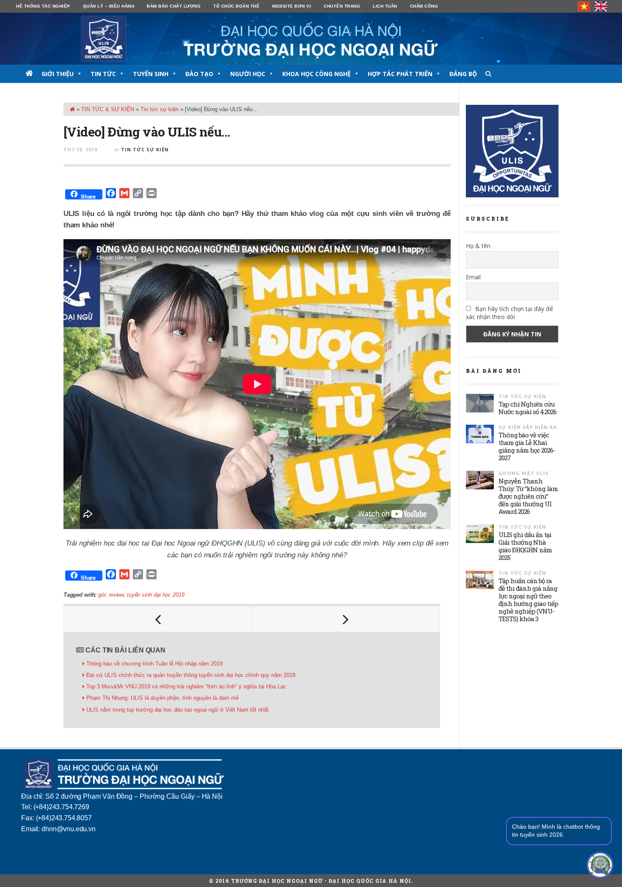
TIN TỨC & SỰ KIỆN (107, 109)
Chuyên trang (342, 6)
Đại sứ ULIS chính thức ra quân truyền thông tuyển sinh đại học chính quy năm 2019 (190, 675)
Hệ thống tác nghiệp (43, 6)
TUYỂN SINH (150, 74)
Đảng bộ (463, 74)
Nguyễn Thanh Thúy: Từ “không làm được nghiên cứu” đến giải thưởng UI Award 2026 (528, 496)
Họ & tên (478, 246)
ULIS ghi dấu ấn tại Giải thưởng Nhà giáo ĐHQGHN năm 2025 (525, 546)
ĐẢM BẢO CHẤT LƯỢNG (174, 6)
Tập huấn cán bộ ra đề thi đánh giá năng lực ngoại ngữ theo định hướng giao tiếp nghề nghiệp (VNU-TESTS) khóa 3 (528, 599)
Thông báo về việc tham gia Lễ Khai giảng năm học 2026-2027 (526, 446)
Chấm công (424, 6)
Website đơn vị (291, 6)
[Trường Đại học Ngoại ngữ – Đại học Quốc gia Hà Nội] (311, 39)
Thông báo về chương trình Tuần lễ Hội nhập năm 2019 (154, 663)
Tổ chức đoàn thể (236, 6)
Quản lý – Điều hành (109, 6)
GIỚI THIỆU (57, 74)
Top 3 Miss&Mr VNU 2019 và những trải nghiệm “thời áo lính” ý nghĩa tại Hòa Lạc (186, 686)
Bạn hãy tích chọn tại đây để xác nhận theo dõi (509, 313)
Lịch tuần (385, 6)
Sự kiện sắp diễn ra (527, 427)
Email (473, 277)
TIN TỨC (103, 74)
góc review (111, 595)
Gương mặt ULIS (523, 473)
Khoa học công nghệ (316, 74)
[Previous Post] (158, 619)
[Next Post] (346, 619)
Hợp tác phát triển (400, 74)
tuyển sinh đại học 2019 (155, 595)
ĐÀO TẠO (199, 74)
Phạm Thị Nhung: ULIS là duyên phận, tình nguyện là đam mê (162, 698)
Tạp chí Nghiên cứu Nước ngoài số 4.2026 (527, 407)
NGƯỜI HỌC (247, 74)
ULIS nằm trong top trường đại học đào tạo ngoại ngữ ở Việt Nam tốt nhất (177, 710)
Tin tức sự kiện (159, 109)
